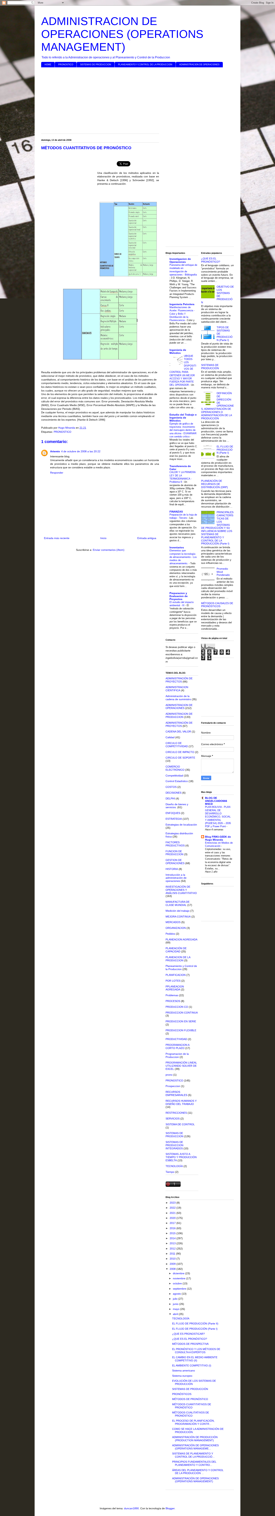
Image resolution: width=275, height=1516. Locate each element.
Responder (56, 472)
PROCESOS (173, 1001)
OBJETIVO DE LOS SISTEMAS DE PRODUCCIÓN (217, 294)
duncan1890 (131, 1508)
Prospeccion (173, 1086)
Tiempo (170, 1171)
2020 (173, 1217)
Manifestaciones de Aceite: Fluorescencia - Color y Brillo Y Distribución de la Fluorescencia (182, 314)
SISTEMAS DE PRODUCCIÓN (210, 367)
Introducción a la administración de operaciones (176, 878)
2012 (173, 1248)
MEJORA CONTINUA (178, 916)
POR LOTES (173, 980)
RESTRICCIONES (176, 1112)
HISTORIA (172, 868)
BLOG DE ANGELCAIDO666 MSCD (216, 800)
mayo (176, 1308)
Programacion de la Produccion (177, 1055)
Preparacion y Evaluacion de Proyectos (178, 596)
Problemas (172, 995)
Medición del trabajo (178, 910)
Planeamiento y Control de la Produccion (181, 967)
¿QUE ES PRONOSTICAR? (188, 1333)
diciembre (179, 1273)
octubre (178, 1283)
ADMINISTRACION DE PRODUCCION (179, 715)
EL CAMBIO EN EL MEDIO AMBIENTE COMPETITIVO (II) (194, 1359)
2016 (173, 1228)
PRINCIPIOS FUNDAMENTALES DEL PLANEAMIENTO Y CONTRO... (194, 1463)
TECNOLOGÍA (174, 1166)
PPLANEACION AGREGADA (175, 988)
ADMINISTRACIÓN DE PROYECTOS (179, 680)
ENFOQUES (173, 813)
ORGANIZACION (176, 927)
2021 (173, 1212)
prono (169, 1074)
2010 (173, 1258)
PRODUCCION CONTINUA (182, 1012)
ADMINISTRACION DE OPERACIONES (199, 64)
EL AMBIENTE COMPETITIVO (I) (191, 1365)
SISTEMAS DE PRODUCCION (95, 64)
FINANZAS (176, 511)
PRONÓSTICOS (181, 1394)
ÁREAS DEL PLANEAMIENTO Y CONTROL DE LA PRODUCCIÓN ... (197, 1472)
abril (176, 1314)
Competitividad (174, 775)
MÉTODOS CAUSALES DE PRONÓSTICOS (217, 605)
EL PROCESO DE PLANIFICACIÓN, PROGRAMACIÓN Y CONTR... (193, 1422)
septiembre (180, 1288)
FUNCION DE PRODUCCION (174, 853)
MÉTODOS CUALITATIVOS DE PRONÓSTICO (190, 1414)
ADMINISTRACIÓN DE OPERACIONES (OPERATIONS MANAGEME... (195, 1447)
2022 (173, 1207)
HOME (48, 64)
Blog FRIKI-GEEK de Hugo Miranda (218, 838)
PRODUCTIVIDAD (176, 1039)
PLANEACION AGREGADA (181, 939)
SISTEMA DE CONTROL (180, 1124)
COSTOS (171, 786)
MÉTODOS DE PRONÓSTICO (190, 1399)
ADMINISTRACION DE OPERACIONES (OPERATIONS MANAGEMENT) (122, 34)
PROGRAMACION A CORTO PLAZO (177, 1046)
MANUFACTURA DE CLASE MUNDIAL (178, 903)
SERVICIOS (173, 1118)
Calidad (170, 737)
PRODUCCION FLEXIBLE (181, 1030)
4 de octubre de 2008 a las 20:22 (80, 451)
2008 (173, 1268)
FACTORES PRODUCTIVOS (175, 844)
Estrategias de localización (181, 824)
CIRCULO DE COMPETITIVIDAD (177, 745)
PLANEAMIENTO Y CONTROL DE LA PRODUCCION (145, 64)
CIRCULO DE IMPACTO (180, 752)
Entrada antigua (146, 538)
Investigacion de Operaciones (180, 260)
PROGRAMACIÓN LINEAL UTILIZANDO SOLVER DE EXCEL (181, 1065)
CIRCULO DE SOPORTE (180, 757)
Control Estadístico (177, 781)
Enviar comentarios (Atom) (108, 549)
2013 (173, 1243)
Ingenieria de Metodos (177, 351)
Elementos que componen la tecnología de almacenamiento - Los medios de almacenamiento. (183, 557)
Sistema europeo (182, 1375)
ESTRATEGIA (174, 818)
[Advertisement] (137, 99)
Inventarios (176, 547)
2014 (173, 1238)
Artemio (55, 451)
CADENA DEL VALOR (178, 731)
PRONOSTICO (65, 64)
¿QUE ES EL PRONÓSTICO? (210, 260)
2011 (173, 1253)
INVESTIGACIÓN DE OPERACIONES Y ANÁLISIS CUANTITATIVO (181, 890)
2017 (173, 1222)
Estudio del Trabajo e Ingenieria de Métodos (183, 417)
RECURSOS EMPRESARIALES (176, 1093)
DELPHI (170, 798)
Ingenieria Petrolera (181, 304)
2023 (173, 1202)
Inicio (103, 538)
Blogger (170, 1508)
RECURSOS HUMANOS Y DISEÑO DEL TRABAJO (181, 1102)
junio (176, 1303)
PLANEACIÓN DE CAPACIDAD (176, 950)
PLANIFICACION (176, 974)
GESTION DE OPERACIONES (175, 862)
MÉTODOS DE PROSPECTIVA (190, 1343)
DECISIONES (173, 792)
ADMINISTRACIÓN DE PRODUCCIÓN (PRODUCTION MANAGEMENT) (195, 1439)
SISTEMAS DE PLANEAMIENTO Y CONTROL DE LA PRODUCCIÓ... (193, 1455)
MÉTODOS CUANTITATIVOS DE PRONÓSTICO (191, 1406)
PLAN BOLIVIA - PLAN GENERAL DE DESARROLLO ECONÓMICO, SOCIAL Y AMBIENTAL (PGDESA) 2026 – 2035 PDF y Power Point (218, 817)
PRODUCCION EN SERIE (181, 1021)
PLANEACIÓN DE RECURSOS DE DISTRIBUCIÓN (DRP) (214, 484)
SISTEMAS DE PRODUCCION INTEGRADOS (174, 1145)
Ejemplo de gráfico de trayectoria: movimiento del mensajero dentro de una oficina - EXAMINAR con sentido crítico (182, 430)
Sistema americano (183, 1370)
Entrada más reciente (56, 538)
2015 (173, 1233)
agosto (177, 1293)
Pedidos (170, 933)
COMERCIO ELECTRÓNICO (175, 768)
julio (175, 1298)
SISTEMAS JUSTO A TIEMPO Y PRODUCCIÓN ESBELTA (181, 1157)
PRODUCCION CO (177, 1006)
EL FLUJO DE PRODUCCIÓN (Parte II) (195, 1323)
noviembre (179, 1278)
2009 (173, 1263)
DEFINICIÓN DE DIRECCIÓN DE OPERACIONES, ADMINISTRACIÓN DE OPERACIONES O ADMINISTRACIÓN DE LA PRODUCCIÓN (217, 406)
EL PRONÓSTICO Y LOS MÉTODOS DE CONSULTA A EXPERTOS (196, 1351)
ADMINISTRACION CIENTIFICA (177, 689)
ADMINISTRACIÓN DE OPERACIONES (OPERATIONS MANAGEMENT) (195, 1480)
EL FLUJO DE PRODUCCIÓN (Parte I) (225, 449)
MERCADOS (173, 922)
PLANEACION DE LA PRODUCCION (178, 959)
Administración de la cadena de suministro (178, 698)
